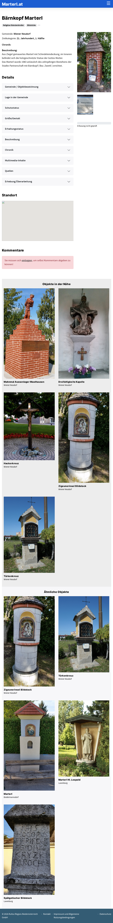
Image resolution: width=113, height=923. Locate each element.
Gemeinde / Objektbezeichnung (21, 87)
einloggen (27, 260)
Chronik (9, 150)
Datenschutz (105, 914)
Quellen (9, 171)
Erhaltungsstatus (14, 129)
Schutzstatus (12, 108)
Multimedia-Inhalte (15, 160)
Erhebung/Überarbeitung (18, 181)
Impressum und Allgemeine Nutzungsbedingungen (66, 916)
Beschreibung (12, 139)
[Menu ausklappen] (108, 4)
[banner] (12, 4)
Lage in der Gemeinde (16, 97)
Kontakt (47, 914)
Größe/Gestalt (12, 118)
